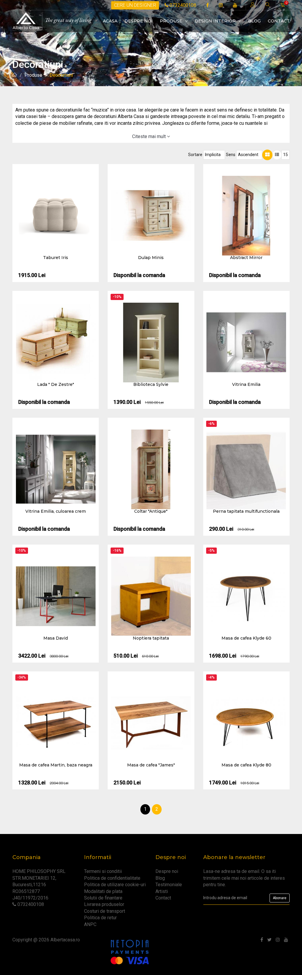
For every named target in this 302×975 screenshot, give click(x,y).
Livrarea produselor (104, 904)
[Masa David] (55, 596)
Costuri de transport (104, 911)
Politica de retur (100, 917)
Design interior (216, 21)
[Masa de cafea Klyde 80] (246, 723)
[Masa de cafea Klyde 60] (246, 596)
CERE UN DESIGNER (135, 5)
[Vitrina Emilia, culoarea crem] (55, 469)
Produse (171, 21)
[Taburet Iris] (55, 215)
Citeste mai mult (149, 136)
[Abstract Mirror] (246, 215)
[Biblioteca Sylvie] (151, 342)
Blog (254, 21)
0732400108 (182, 5)
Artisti (161, 891)
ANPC (90, 924)
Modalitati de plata (103, 891)
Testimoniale (168, 884)
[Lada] (55, 342)
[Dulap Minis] (151, 215)
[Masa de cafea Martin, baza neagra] (55, 723)
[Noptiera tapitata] (151, 596)
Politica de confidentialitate (112, 878)
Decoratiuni (61, 75)
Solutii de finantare (103, 898)
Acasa (110, 21)
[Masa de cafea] (151, 723)
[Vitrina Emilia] (246, 342)
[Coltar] (151, 469)
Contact (279, 21)
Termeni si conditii (103, 871)
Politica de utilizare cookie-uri (115, 884)
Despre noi (138, 21)
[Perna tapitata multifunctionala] (246, 469)
